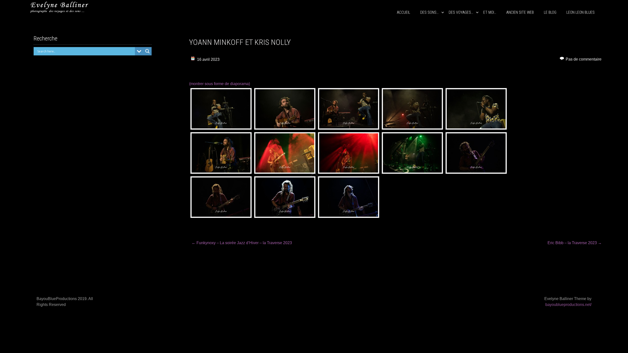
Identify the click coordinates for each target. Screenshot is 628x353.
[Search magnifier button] (147, 51)
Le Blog (550, 12)
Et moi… (489, 12)
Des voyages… (461, 12)
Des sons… (429, 12)
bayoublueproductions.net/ (568, 305)
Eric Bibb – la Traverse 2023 (575, 243)
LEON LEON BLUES (580, 12)
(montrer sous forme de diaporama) (219, 84)
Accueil (403, 12)
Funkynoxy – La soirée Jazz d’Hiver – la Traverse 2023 (242, 243)
